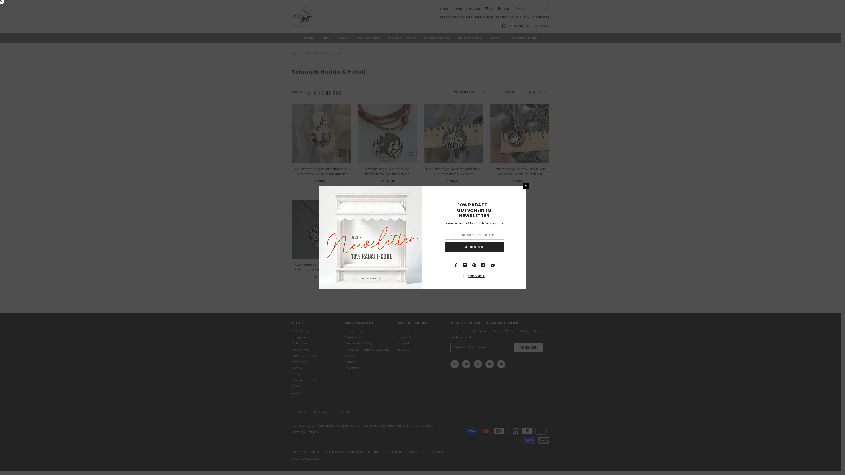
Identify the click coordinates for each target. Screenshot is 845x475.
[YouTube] (492, 265)
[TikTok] (483, 265)
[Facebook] (455, 265)
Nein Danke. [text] (476, 276)
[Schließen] (526, 186)
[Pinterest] (474, 265)
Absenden (474, 247)
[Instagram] (465, 265)
